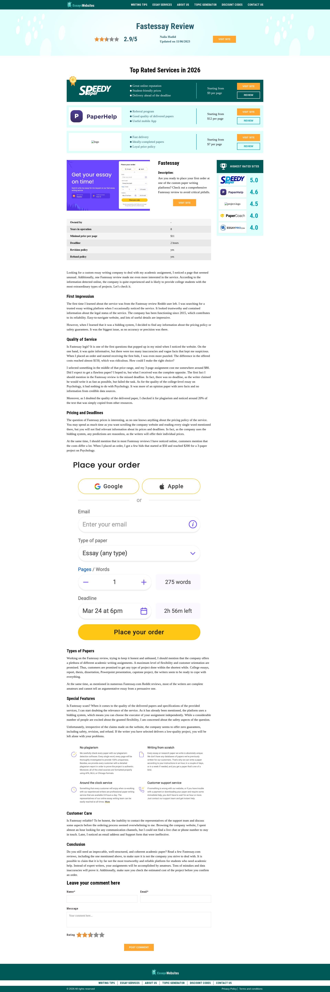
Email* (144, 891)
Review (248, 95)
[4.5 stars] (100, 935)
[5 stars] (102, 935)
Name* (71, 891)
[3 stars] (90, 935)
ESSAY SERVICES (162, 4)
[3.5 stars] (94, 935)
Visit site (224, 39)
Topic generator (205, 4)
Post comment (139, 947)
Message (72, 908)
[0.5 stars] (77, 935)
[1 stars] (79, 935)
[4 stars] (96, 935)
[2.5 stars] (89, 935)
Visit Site (249, 86)
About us (183, 4)
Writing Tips (139, 4)
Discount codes (232, 4)
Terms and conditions (250, 988)
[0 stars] (75, 935)
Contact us (255, 4)
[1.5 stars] (83, 935)
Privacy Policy (229, 988)
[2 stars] (85, 935)
